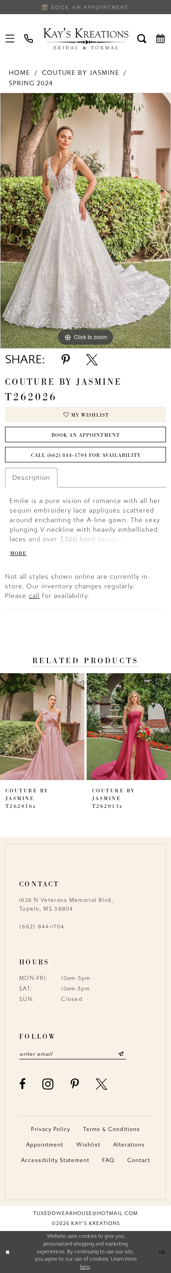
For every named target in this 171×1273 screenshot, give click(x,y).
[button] (10, 38)
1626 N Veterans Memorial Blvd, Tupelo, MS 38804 (66, 904)
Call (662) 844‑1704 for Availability (86, 455)
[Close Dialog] (8, 1252)
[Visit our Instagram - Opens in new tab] (48, 1084)
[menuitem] (10, 38)
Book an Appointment (86, 435)
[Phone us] (29, 38)
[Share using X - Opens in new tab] (92, 360)
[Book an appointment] (160, 38)
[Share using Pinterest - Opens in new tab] (66, 360)
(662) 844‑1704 (41, 926)
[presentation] (42, 726)
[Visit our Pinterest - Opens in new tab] (75, 1084)
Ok (162, 1252)
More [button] (18, 553)
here (85, 1267)
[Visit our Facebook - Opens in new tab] (22, 1084)
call (34, 596)
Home (19, 73)
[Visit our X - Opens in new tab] (102, 1084)
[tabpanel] (85, 220)
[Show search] (142, 38)
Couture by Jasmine (80, 73)
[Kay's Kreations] (85, 38)
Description (31, 478)
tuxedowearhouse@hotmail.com (85, 1213)
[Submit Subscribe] (121, 1053)
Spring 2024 (31, 83)
